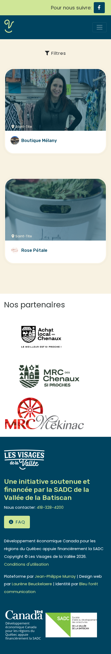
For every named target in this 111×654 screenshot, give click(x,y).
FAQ (20, 522)
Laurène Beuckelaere (32, 584)
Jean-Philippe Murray (55, 576)
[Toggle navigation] (99, 27)
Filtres (58, 53)
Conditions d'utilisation (26, 564)
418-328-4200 (50, 507)
